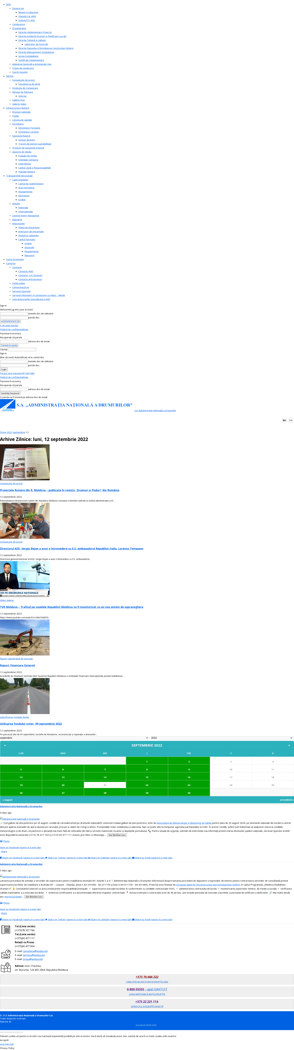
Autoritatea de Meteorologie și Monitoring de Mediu (184, 822)
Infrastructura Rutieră (17, 107)
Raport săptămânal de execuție (16, 658)
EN (290, 420)
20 (63, 785)
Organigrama (19, 28)
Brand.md (17, 1021)
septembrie (19, 432)
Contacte (11, 263)
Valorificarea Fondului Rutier (14, 717)
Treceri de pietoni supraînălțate (34, 143)
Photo (6, 841)
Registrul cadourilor (28, 235)
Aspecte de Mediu (21, 151)
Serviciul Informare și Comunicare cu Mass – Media (38, 295)
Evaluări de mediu (27, 155)
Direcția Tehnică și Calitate (32, 40)
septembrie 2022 (147, 745)
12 (21, 777)
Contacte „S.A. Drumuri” (30, 275)
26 (21, 792)
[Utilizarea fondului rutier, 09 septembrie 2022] (25, 713)
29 (147, 792)
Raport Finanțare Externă (17, 665)
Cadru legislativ (20, 179)
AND (8, 4)
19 (21, 785)
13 (63, 777)
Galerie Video (19, 103)
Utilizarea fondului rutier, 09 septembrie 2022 (31, 724)
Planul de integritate (29, 227)
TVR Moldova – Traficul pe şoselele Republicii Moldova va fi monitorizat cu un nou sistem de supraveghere (71, 607)
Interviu (22, 95)
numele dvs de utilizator (41, 313)
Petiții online (18, 283)
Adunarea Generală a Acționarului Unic (32, 64)
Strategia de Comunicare (25, 88)
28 (105, 792)
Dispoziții (29, 247)
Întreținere (18, 123)
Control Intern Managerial (25, 215)
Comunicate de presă (23, 80)
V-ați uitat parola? (9, 325)
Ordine (22, 199)
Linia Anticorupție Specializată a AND (31, 299)
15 (147, 777)
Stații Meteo (24, 163)
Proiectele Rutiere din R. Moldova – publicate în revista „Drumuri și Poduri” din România (59, 490)
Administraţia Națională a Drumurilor (21, 806)
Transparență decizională (19, 175)
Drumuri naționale (21, 111)
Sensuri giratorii (26, 139)
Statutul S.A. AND (27, 16)
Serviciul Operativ (21, 291)
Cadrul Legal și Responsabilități (34, 167)
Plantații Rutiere (26, 171)
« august (7, 799)
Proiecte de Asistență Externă (28, 147)
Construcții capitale (22, 119)
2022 (9, 432)
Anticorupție (18, 223)
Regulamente (25, 191)
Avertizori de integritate (31, 231)
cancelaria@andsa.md (35, 951)
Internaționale (25, 211)
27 (63, 792)
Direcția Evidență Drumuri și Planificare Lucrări (42, 36)
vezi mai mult (7, 1044)
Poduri (15, 115)
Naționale (23, 207)
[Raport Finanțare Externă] (25, 654)
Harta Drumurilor (15, 259)
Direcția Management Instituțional (36, 52)
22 (147, 785)
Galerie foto (18, 99)
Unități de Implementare (31, 60)
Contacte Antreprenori (30, 279)
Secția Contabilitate (28, 56)
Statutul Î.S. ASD (26, 20)
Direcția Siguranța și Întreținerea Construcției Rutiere (45, 48)
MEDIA (9, 76)
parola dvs (33, 317)
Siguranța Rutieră (21, 135)
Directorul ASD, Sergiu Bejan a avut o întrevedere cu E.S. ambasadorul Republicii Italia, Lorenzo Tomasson (71, 548)
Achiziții (16, 203)
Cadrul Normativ (26, 239)
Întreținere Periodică (29, 127)
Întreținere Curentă (28, 131)
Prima (3, 432)
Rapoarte (17, 219)
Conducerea (18, 24)
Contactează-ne (20, 287)
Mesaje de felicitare (22, 91)
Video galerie (7, 600)
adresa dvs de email (39, 341)
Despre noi (18, 8)
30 (189, 792)
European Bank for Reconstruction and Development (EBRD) (208, 884)
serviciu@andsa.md (34, 955)
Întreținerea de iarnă (29, 84)
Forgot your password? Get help (17, 373)
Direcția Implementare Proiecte (35, 32)
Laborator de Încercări (36, 44)
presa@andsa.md (33, 959)
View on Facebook (20, 847)
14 (105, 777)
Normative (24, 195)
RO (284, 420)
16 (189, 777)
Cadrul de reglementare (30, 183)
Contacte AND (25, 271)
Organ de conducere (23, 68)
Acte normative (26, 187)
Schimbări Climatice (28, 159)
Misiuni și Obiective (28, 12)
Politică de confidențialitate (14, 329)
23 (189, 785)
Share (4, 851)
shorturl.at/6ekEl (13, 896)
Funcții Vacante (20, 72)
